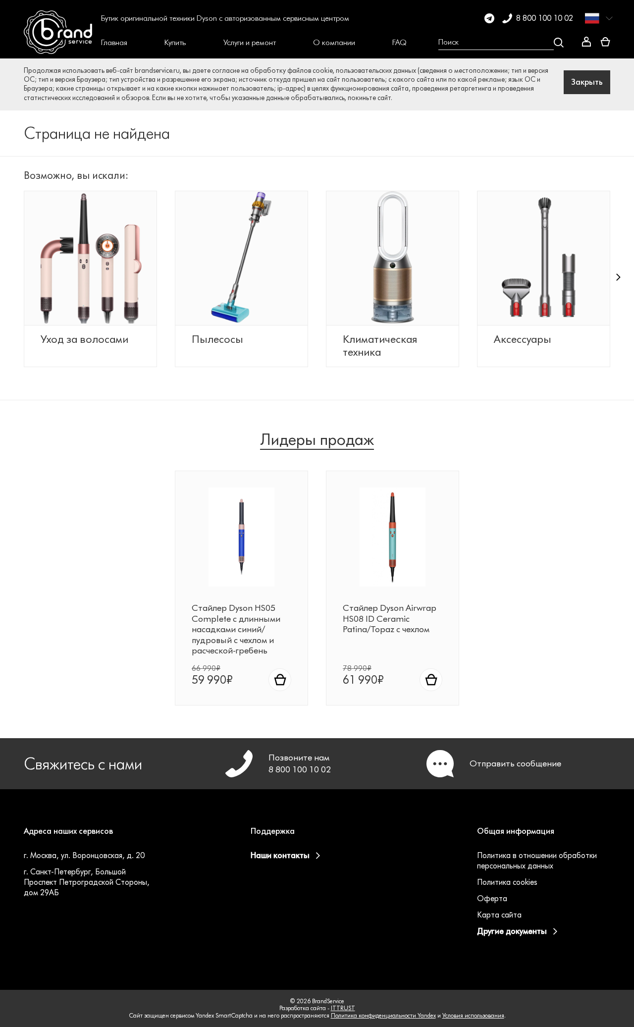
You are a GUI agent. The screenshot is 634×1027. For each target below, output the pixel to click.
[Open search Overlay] (501, 42)
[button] (114, 42)
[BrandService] (58, 42)
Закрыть (587, 82)
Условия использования (473, 1015)
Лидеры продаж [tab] (317, 439)
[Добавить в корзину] (279, 679)
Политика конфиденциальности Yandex (383, 1015)
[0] (605, 42)
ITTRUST (343, 1008)
